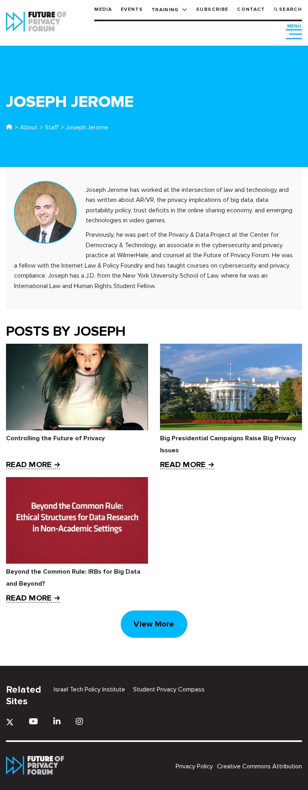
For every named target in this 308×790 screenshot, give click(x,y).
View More (154, 624)
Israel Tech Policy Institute (89, 689)
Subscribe (212, 9)
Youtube (33, 721)
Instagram (79, 721)
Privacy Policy (194, 766)
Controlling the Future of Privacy (55, 438)
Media (103, 9)
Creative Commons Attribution (259, 766)
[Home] (9, 127)
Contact (251, 9)
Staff (52, 127)
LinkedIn (57, 721)
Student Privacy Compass (169, 689)
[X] (10, 722)
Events (132, 9)
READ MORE (28, 465)
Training (165, 10)
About (28, 127)
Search (290, 9)
